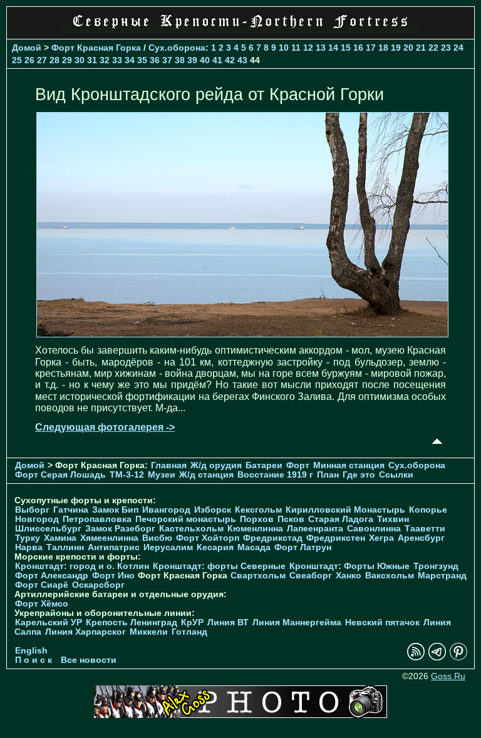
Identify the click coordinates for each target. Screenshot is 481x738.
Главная (169, 465)
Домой (26, 48)
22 (433, 48)
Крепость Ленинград (131, 622)
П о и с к (33, 660)
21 (421, 48)
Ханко (348, 575)
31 (92, 60)
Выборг (32, 510)
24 (458, 48)
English (31, 650)
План (328, 474)
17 (371, 48)
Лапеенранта (315, 528)
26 (29, 60)
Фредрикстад (273, 538)
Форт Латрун (302, 547)
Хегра (381, 538)
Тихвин (393, 519)
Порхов (257, 519)
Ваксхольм (389, 575)
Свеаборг (310, 575)
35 (142, 60)
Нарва (29, 547)
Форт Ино (113, 575)
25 (17, 60)
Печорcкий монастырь (185, 519)
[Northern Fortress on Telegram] (437, 657)
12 (308, 48)
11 (296, 48)
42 (230, 60)
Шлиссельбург (48, 528)
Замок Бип (115, 510)
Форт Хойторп (207, 538)
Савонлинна (374, 528)
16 (358, 48)
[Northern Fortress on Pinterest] (458, 657)
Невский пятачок (382, 622)
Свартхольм (258, 575)
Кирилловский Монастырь (345, 510)
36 (155, 60)
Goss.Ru (448, 676)
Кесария (215, 547)
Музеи (161, 474)
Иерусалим (168, 547)
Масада (254, 547)
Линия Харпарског (85, 632)
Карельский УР (48, 622)
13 (321, 48)
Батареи (264, 465)
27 (42, 60)
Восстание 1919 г (275, 474)
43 (242, 60)
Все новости (88, 660)
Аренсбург (421, 538)
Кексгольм (258, 510)
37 (167, 60)
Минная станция (349, 465)
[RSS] (416, 657)
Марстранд (442, 575)
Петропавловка (97, 519)
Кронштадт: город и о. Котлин (82, 566)
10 (284, 48)
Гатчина (70, 510)
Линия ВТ (228, 622)
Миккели (149, 632)
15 (346, 48)
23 (446, 48)
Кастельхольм (191, 528)
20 (408, 48)
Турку (27, 538)
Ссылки (396, 474)
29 (67, 60)
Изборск (212, 510)
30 (80, 60)
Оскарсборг (98, 585)
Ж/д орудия (216, 465)
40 (205, 60)
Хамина (60, 538)
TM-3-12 (127, 474)
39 (192, 60)
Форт (297, 465)
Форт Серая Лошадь (60, 474)
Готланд (189, 632)
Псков (290, 519)
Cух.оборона (176, 48)
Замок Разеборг (120, 528)
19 (396, 48)
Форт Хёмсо (41, 603)
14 (333, 48)
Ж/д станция (206, 474)
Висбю (157, 538)
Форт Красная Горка (96, 48)
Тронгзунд (435, 566)
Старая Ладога (340, 519)
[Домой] (240, 31)
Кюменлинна (255, 528)
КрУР (192, 622)
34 (130, 60)
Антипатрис (114, 547)
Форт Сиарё (41, 585)
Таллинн (65, 547)
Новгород (37, 519)
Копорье (428, 510)
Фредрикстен (335, 538)
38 (180, 60)
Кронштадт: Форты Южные (349, 566)
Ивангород (166, 510)
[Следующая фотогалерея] (242, 334)
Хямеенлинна (109, 538)
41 (217, 60)
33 (117, 60)
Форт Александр (51, 575)
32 (105, 60)
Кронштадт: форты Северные (219, 566)
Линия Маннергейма (296, 622)
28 (54, 60)
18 (383, 48)
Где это (359, 474)
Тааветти (425, 528)
